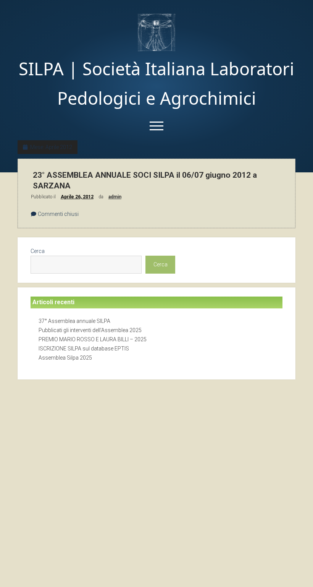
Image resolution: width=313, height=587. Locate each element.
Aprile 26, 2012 (77, 196)
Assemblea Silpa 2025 (65, 358)
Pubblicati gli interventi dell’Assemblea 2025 (90, 330)
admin (114, 196)
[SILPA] (156, 48)
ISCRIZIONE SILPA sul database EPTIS (84, 348)
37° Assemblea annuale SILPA (74, 321)
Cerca (38, 251)
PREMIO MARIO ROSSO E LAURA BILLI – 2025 (93, 339)
